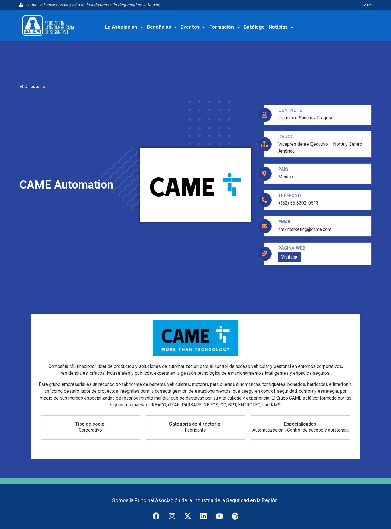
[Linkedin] (203, 516)
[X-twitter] (188, 516)
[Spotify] (235, 516)
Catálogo (254, 27)
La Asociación (121, 27)
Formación (221, 27)
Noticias (278, 27)
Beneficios (159, 27)
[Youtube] (219, 516)
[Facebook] (156, 516)
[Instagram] (172, 516)
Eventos (190, 27)
